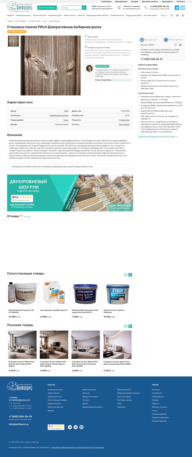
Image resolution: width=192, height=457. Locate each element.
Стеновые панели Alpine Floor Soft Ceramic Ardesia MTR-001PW (22, 364)
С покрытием (124, 120)
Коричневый (124, 124)
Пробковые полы (117, 15)
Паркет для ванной (55, 407)
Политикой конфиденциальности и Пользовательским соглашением (77, 447)
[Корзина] (182, 15)
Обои (119, 403)
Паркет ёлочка (70, 15)
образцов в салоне (101, 6)
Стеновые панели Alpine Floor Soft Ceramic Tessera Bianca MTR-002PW (53, 364)
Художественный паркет (92, 407)
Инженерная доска (23, 15)
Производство (121, 2)
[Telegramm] (76, 427)
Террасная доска (54, 403)
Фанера (51, 410)
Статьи (155, 410)
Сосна (66, 120)
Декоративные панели (59, 115)
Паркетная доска (39, 15)
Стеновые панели (124, 400)
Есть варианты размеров (16, 31)
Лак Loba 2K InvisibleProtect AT (54, 310)
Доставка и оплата (150, 2)
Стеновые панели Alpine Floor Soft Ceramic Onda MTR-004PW (117, 363)
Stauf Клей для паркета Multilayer (114, 311)
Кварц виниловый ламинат (98, 15)
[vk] (70, 427)
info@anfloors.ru (19, 424)
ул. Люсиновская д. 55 (131, 7)
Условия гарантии (159, 421)
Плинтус (85, 400)
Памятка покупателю (160, 417)
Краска (85, 403)
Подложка (121, 407)
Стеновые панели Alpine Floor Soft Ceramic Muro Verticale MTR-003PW (85, 364)
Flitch (66, 111)
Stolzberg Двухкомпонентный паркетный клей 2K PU (85, 311)
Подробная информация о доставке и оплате (156, 136)
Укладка (134, 2)
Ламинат (81, 15)
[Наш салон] (70, 193)
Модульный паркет (134, 15)
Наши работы (167, 2)
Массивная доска (55, 15)
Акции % (10, 15)
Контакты (181, 2)
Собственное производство (102, 9)
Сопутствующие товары (57, 400)
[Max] (81, 427)
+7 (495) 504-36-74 (159, 6)
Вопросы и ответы (159, 407)
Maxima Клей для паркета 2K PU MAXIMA (21, 311)
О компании (106, 2)
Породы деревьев (159, 414)
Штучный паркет (150, 15)
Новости (155, 403)
